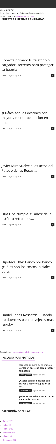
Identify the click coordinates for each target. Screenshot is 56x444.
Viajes (7, 436)
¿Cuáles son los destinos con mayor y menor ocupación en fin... (25, 117)
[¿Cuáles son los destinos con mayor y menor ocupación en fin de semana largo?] (28, 92)
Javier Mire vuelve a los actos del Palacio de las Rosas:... (27, 168)
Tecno (7, 421)
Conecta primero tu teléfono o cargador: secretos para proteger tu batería (28, 65)
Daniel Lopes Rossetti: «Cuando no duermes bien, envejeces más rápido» (28, 319)
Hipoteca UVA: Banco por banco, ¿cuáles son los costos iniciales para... (27, 267)
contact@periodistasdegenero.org (28, 352)
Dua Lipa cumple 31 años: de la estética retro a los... (26, 216)
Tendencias (9, 440)
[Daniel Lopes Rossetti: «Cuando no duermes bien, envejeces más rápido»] (28, 294)
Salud (7, 425)
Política (8, 429)
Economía (9, 432)
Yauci (4, 75)
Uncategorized (25, 375)
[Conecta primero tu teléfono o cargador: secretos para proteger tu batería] (28, 39)
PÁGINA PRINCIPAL (24, 16)
